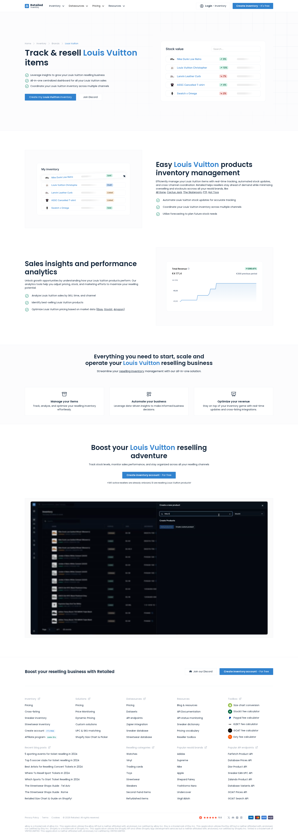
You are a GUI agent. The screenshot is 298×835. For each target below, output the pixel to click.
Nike (179, 766)
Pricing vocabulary (188, 730)
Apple (180, 773)
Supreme (182, 760)
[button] (57, 6)
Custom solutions (86, 724)
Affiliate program (40, 737)
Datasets (131, 711)
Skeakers (131, 785)
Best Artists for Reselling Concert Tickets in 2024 (54, 766)
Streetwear (133, 779)
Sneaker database (137, 730)
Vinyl (129, 760)
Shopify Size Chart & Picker (92, 737)
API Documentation (189, 711)
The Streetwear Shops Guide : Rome (46, 792)
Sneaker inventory (36, 718)
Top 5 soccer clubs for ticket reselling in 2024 (52, 760)
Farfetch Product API (240, 754)
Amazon (119, 309)
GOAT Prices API (237, 792)
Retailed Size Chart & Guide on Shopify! (48, 798)
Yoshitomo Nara (186, 785)
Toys (129, 773)
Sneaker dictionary (188, 724)
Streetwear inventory (37, 724)
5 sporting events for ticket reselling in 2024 (51, 754)
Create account (39, 730)
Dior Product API (237, 766)
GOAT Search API (238, 798)
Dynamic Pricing (85, 718)
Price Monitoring (85, 711)
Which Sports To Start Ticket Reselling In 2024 (52, 779)
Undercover (184, 792)
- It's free (253, 6)
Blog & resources (187, 705)
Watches (131, 754)
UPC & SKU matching (88, 730)
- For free (149, 475)
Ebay (100, 309)
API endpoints (134, 718)
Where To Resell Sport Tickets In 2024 (47, 773)
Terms (45, 817)
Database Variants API (241, 785)
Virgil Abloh (183, 798)
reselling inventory (131, 371)
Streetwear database (139, 737)
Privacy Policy (32, 817)
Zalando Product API (240, 779)
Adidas (181, 754)
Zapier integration (137, 724)
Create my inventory (50, 97)
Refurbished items (137, 798)
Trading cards (134, 766)
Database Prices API (240, 760)
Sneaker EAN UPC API (240, 773)
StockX (108, 309)
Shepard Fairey (186, 779)
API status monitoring (190, 718)
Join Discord (90, 97)
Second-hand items (138, 792)
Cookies (55, 817)
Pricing (29, 705)
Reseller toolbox (186, 737)
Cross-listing (32, 711)
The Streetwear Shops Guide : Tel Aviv (47, 785)
